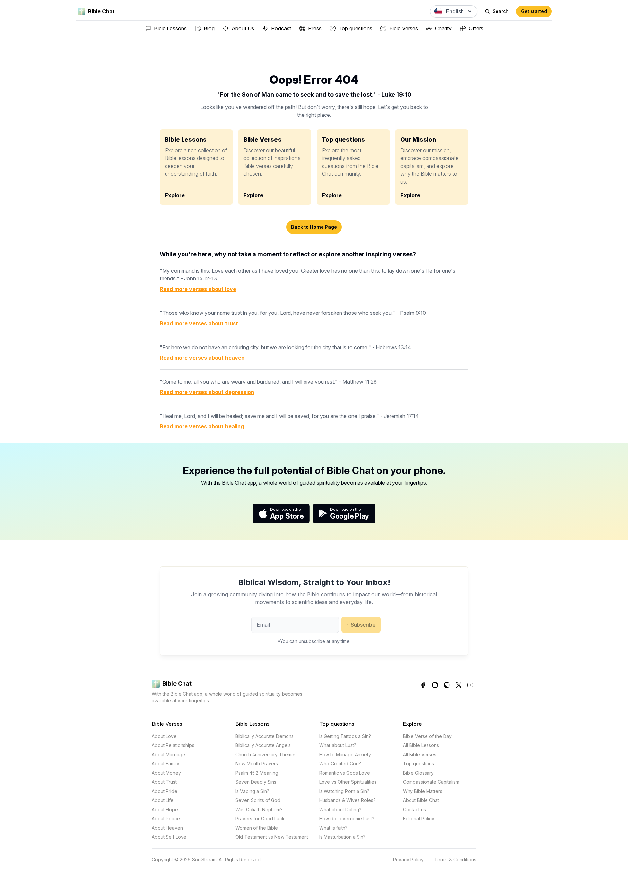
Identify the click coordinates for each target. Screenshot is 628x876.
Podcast (281, 28)
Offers (476, 28)
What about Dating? (340, 809)
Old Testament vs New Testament (272, 837)
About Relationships (173, 745)
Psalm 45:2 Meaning (257, 773)
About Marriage (168, 754)
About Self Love (169, 837)
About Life (163, 800)
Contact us (414, 809)
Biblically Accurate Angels (263, 745)
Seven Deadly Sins (256, 782)
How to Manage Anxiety (345, 754)
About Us (243, 28)
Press (315, 28)
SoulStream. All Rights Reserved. (227, 859)
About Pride (164, 791)
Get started (534, 11)
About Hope (165, 809)
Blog (209, 28)
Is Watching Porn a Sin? (344, 791)
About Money (166, 773)
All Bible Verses (419, 754)
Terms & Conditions (455, 859)
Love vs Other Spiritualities (347, 782)
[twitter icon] (458, 685)
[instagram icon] (435, 685)
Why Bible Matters (422, 791)
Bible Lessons (170, 28)
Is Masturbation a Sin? (342, 837)
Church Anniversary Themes (266, 754)
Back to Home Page (314, 227)
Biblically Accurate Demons (265, 736)
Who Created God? (340, 763)
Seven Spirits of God (258, 800)
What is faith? (333, 828)
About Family (165, 763)
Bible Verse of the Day (427, 736)
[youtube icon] (470, 685)
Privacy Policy (408, 859)
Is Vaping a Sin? (252, 791)
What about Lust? (337, 745)
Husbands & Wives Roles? (347, 800)
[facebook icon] (423, 685)
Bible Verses (403, 28)
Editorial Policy (418, 818)
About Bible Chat (421, 800)
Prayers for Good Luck (260, 818)
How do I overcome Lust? (346, 818)
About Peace (166, 818)
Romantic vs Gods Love (344, 773)
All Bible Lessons (421, 745)
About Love (164, 736)
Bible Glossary (418, 773)
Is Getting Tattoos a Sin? (345, 736)
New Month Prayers (257, 763)
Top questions (355, 28)
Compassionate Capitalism (431, 782)
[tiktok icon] (447, 685)
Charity (443, 28)
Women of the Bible (257, 828)
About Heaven (167, 828)
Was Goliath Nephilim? (259, 809)
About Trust (164, 782)
